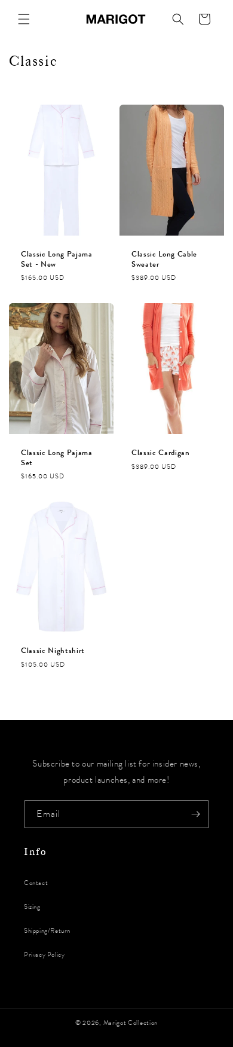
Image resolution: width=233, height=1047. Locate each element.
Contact (36, 882)
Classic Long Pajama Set (57, 457)
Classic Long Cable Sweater (164, 259)
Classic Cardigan (160, 452)
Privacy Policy (44, 954)
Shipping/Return (47, 930)
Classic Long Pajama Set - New (57, 259)
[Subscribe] (195, 814)
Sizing (32, 906)
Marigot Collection (130, 1022)
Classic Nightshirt (53, 651)
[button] (24, 19)
